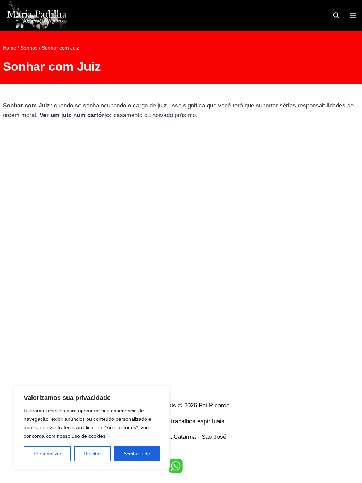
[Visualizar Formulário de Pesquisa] (336, 15)
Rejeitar (92, 453)
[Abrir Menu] (352, 15)
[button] (176, 466)
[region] (92, 427)
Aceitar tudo (136, 453)
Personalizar (48, 453)
